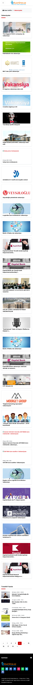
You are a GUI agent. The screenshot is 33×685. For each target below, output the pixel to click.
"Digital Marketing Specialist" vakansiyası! (13, 404)
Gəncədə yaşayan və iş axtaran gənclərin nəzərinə (16, 291)
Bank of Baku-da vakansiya (12, 233)
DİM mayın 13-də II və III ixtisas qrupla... (19, 626)
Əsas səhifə (8, 10)
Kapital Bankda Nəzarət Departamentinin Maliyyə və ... (13, 575)
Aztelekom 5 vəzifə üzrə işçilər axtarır (15, 180)
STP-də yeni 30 (8, 386)
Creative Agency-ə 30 (10, 107)
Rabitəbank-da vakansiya (11, 53)
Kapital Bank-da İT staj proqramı (14, 500)
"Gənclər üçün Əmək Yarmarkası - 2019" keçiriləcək (16, 424)
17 (8, 646)
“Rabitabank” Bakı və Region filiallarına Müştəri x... (16, 330)
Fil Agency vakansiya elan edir (13, 89)
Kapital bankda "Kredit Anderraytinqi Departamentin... (15, 251)
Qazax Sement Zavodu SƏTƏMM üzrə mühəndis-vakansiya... (15, 444)
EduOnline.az (14, 678)
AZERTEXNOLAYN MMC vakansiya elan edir (16, 143)
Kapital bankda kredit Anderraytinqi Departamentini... (15, 556)
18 (13, 646)
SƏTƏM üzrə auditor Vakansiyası (14, 462)
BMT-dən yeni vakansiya (11, 71)
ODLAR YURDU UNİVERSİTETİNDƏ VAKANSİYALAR (14, 310)
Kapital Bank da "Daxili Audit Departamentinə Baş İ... (12, 271)
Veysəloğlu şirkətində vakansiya (13, 197)
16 (3, 646)
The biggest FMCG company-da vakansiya (13, 35)
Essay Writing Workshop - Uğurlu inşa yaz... (20, 633)
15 (28, 643)
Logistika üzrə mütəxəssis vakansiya (15, 215)
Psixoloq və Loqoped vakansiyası (14, 517)
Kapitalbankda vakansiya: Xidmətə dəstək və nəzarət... (14, 367)
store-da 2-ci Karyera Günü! (21, 617)
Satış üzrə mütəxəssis (10, 162)
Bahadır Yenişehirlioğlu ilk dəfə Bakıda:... (20, 595)
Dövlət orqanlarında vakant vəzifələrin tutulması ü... (16, 536)
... (24, 643)
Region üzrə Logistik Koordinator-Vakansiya (14, 481)
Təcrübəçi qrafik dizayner (11, 124)
